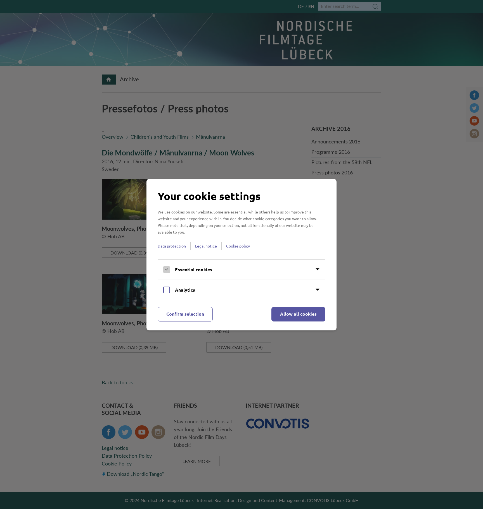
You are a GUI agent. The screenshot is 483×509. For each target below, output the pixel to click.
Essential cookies (193, 269)
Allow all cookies (298, 314)
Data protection (172, 245)
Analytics (185, 290)
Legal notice (206, 245)
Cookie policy (238, 245)
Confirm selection (185, 314)
